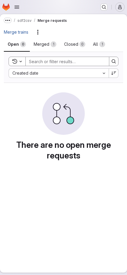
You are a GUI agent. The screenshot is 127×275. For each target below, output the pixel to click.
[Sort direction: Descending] (113, 73)
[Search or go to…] (104, 7)
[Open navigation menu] (17, 7)
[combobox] (59, 73)
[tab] (17, 44)
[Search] (113, 61)
